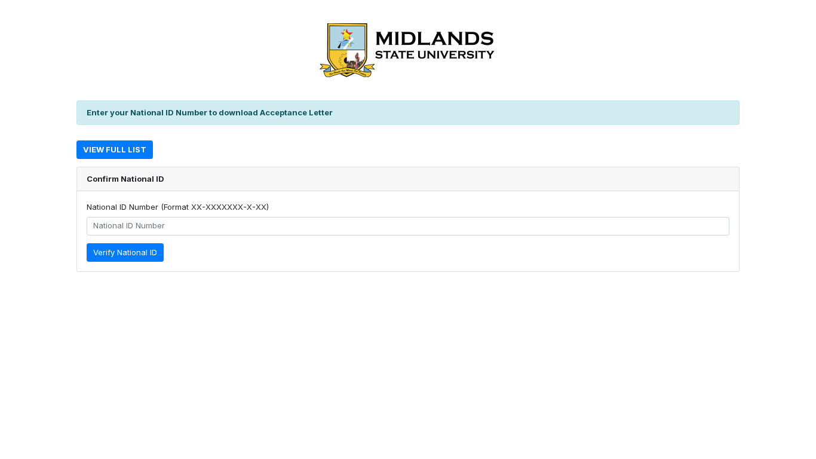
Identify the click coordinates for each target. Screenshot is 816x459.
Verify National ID (125, 252)
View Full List (114, 149)
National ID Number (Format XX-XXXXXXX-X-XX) (178, 207)
